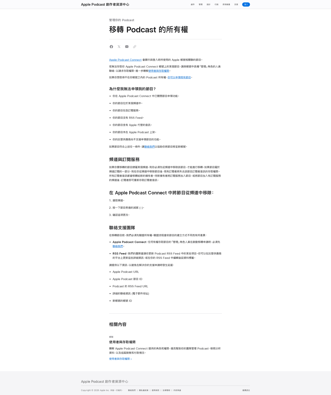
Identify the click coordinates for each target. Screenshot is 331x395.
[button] (111, 46)
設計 (208, 4)
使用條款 (155, 390)
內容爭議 (177, 390)
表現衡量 (226, 4)
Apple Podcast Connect (125, 59)
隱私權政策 (143, 390)
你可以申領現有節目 (179, 77)
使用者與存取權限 (158, 70)
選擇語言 (246, 390)
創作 (193, 4)
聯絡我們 (149, 146)
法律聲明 (166, 390)
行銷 (216, 4)
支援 (236, 4)
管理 (201, 4)
